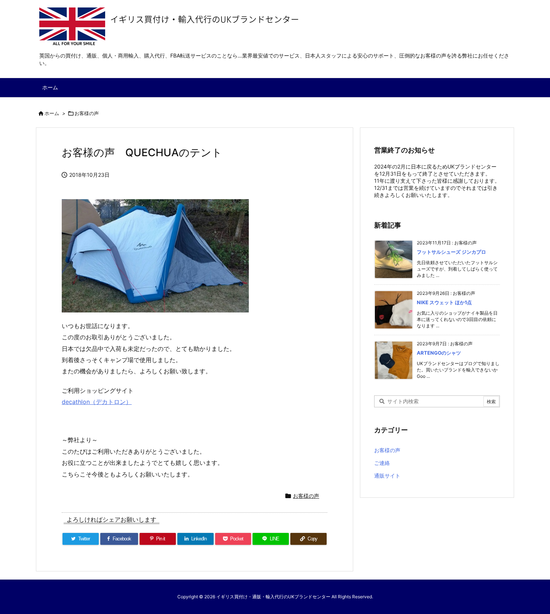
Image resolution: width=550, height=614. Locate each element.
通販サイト (387, 475)
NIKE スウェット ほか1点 (444, 302)
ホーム (52, 113)
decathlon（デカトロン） (97, 401)
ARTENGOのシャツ (439, 353)
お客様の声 (86, 113)
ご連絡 (382, 463)
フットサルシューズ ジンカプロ (451, 252)
